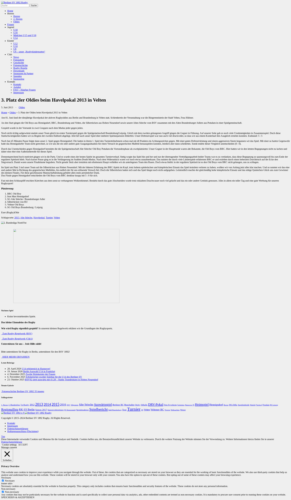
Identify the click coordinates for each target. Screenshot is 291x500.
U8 (14, 49)
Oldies (16, 21)
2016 (63, 404)
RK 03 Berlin (27, 409)
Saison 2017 (41, 410)
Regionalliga (9, 409)
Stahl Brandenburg (115, 410)
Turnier (49, 217)
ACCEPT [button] (23, 444)
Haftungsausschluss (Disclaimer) (22, 431)
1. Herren (4, 405)
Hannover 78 (189, 405)
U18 (15, 30)
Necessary (10, 480)
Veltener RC (157, 409)
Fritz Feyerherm (170, 405)
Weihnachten (175, 410)
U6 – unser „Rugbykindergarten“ (29, 51)
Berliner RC (118, 405)
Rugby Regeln (20, 68)
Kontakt (17, 84)
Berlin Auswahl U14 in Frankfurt (39, 371)
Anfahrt (17, 87)
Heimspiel (202, 404)
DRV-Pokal (155, 404)
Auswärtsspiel (103, 404)
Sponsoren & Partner (23, 73)
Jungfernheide (243, 405)
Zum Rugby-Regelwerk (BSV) (16, 333)
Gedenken (180, 405)
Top (3, 436)
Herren (16, 16)
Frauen (10, 24)
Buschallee (129, 405)
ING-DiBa (233, 405)
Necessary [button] (6, 477)
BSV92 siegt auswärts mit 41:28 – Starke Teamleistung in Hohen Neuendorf (61, 379)
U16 (15, 32)
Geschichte (18, 62)
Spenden (17, 76)
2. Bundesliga (14, 405)
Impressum (18, 92)
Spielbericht (98, 409)
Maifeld (253, 405)
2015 (55, 404)
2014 (47, 404)
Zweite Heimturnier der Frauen (40, 374)
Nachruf (259, 405)
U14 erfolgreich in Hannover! (36, 368)
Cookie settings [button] (9, 444)
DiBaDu (144, 405)
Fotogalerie (18, 60)
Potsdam (266, 405)
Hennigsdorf (216, 404)
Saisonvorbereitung (56, 410)
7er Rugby (24, 405)
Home (10, 11)
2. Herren (17, 19)
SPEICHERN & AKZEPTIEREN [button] (17, 497)
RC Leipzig (274, 405)
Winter (183, 410)
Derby (137, 405)
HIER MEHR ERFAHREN (15, 357)
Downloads (18, 70)
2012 (32, 404)
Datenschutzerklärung (17, 428)
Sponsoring (18, 79)
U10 (15, 46)
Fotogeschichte (20, 65)
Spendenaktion (82, 410)
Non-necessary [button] (8, 489)
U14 (15, 38)
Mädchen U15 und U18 (24, 35)
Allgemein (74, 405)
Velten (57, 217)
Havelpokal (39, 217)
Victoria (167, 410)
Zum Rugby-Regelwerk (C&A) (17, 338)
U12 (15, 43)
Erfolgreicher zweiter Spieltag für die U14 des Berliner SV (54, 377)
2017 (68, 405)
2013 (16, 217)
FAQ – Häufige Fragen (24, 90)
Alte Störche (26, 217)
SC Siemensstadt (70, 410)
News (16, 57)
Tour (124, 410)
